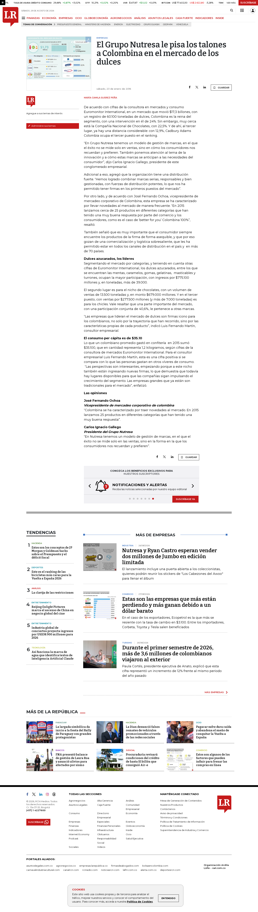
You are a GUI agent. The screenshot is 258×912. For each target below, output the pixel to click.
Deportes (37, 567)
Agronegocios (77, 800)
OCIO (78, 18)
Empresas (74, 821)
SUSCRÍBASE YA (185, 499)
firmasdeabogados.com (125, 865)
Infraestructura (105, 830)
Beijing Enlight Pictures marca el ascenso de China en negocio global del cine (53, 610)
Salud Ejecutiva (134, 838)
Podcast (73, 838)
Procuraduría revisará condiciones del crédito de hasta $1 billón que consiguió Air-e (142, 760)
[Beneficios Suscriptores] (242, 10)
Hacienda (37, 543)
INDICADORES (204, 18)
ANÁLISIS (140, 18)
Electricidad (133, 24)
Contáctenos (167, 809)
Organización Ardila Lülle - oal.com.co (216, 866)
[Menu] (24, 18)
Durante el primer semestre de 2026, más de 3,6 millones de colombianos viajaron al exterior (167, 653)
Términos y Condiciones (173, 817)
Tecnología (38, 647)
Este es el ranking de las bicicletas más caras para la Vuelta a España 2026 (51, 575)
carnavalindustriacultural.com (43, 869)
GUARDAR (223, 87)
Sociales (73, 847)
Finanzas (74, 825)
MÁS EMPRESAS (214, 692)
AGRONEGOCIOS (121, 18)
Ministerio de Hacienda (98, 24)
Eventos (130, 821)
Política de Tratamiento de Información (182, 821)
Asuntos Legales (78, 804)
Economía (131, 813)
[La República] (10, 17)
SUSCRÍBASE (248, 2)
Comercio (201, 750)
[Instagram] (49, 795)
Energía (118, 24)
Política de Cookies (140, 901)
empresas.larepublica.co (93, 865)
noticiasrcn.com (110, 869)
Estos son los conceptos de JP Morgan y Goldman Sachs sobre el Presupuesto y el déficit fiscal (52, 552)
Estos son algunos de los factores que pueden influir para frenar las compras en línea (213, 760)
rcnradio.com (90, 869)
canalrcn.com (71, 869)
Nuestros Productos (171, 804)
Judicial (130, 750)
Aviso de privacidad (171, 813)
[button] (88, 486)
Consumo (74, 813)
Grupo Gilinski (152, 24)
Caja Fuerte (104, 804)
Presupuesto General (69, 24)
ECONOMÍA (49, 18)
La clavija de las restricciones (53, 592)
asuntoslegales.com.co (39, 865)
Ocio (198, 722)
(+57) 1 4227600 (35, 810)
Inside (129, 830)
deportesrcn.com (170, 869)
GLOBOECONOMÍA (96, 18)
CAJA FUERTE (184, 18)
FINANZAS (33, 18)
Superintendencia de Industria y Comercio (184, 830)
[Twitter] (197, 87)
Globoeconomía (135, 825)
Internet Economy (79, 834)
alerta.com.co (149, 869)
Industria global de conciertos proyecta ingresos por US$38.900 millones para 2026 (52, 633)
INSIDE (220, 18)
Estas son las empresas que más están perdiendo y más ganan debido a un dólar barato (169, 605)
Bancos (60, 750)
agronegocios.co (66, 865)
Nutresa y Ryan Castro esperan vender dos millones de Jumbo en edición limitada (169, 556)
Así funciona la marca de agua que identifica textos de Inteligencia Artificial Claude (53, 655)
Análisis (36, 588)
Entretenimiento (41, 602)
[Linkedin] (204, 87)
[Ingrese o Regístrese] (252, 10)
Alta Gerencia (105, 800)
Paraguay (61, 722)
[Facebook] (189, 87)
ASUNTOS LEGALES (160, 18)
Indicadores (75, 830)
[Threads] (55, 795)
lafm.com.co (130, 869)
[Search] (231, 10)
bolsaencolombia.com (155, 865)
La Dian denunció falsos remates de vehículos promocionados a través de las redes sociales (143, 732)
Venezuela (182, 24)
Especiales (103, 821)
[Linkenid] (42, 795)
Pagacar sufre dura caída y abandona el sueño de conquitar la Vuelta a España (213, 732)
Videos (101, 847)
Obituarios (103, 834)
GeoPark (168, 24)
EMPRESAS (66, 18)
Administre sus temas (43, 125)
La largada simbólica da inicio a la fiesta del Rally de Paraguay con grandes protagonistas (73, 732)
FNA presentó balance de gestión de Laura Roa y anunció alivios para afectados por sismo (72, 760)
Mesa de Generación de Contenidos (180, 800)
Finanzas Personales (108, 825)
